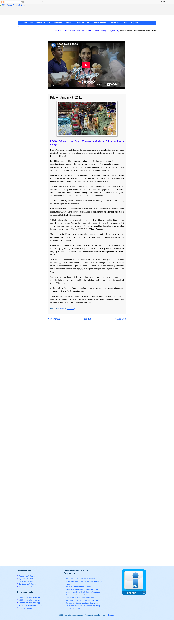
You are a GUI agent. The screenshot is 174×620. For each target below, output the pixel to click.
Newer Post (54, 318)
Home (24, 22)
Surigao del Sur (26, 587)
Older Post (120, 318)
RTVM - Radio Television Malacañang (83, 592)
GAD (137, 22)
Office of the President (30, 598)
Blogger (111, 615)
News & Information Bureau (78, 587)
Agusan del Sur (26, 579)
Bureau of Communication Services (82, 603)
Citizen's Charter (82, 22)
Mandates (58, 22)
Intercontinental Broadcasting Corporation (87, 606)
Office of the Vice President (33, 600)
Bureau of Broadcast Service (79, 595)
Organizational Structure (40, 22)
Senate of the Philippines (31, 603)
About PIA (128, 22)
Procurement (115, 22)
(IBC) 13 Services (74, 608)
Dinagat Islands (26, 581)
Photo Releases (99, 22)
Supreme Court (25, 608)
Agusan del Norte (27, 576)
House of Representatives (31, 606)
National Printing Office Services (82, 600)
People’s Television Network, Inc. (82, 589)
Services (68, 22)
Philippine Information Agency (80, 579)
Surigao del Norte (27, 584)
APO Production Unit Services (80, 598)
